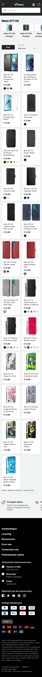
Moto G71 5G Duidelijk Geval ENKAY (8, 117)
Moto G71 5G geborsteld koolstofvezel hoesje (8, 78)
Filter (8, 47)
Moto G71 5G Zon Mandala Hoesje (30, 339)
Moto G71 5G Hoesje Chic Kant (9, 375)
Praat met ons (12, 569)
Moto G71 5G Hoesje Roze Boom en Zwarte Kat (10, 409)
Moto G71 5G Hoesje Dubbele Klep (29, 264)
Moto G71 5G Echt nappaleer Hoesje (30, 190)
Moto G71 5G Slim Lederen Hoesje (9, 263)
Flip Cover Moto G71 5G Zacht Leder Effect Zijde (10, 302)
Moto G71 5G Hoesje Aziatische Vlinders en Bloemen (31, 302)
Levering (6, 534)
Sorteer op (21, 45)
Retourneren (8, 539)
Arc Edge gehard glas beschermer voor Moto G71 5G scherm (30, 78)
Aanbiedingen (9, 528)
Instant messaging (14, 577)
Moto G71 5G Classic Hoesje (29, 152)
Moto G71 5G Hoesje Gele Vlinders (28, 444)
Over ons (7, 544)
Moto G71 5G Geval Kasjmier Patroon (31, 408)
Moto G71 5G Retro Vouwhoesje (31, 116)
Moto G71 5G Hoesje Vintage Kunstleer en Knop (30, 226)
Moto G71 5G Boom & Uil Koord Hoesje (10, 339)
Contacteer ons (10, 549)
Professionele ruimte (13, 554)
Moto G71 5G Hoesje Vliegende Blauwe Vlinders (9, 479)
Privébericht (11, 584)
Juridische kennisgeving (10, 667)
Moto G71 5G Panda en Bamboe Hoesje (31, 375)
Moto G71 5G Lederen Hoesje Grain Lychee (9, 226)
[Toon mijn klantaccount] (33, 4)
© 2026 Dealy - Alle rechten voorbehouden (17, 671)
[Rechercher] (5, 10)
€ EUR (6, 622)
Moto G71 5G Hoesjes (9, 34)
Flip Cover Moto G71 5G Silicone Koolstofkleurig (10, 153)
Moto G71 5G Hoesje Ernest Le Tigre (9, 444)
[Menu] (8, 4)
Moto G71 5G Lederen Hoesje (9, 190)
